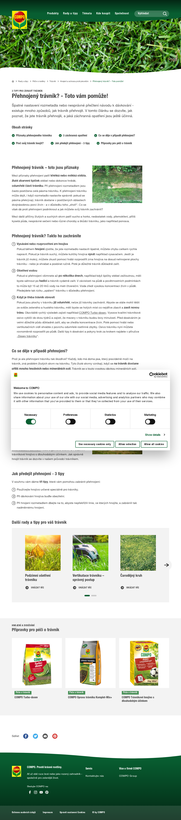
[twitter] (35, 736)
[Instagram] (35, 792)
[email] (45, 736)
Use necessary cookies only (95, 444)
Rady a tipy (70, 13)
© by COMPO (98, 813)
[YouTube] (41, 792)
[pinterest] (55, 736)
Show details (152, 434)
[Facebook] (30, 792)
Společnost (122, 13)
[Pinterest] (47, 792)
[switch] (71, 422)
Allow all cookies (154, 444)
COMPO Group (128, 775)
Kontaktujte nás (95, 775)
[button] (87, 595)
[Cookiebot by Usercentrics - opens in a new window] (151, 375)
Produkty (53, 13)
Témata (87, 13)
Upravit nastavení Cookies (72, 813)
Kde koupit (103, 13)
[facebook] (26, 736)
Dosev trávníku (27, 336)
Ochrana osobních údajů (24, 813)
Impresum (48, 813)
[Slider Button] (166, 565)
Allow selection (127, 444)
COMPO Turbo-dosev (92, 312)
